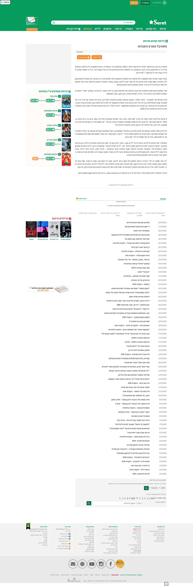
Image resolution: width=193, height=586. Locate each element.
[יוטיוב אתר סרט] (91, 568)
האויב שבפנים (90, 550)
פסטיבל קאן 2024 (135, 553)
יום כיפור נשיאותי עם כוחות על (137, 239)
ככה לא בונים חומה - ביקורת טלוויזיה (135, 436)
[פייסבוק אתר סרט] (110, 568)
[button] (5, 2)
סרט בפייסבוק (64, 534)
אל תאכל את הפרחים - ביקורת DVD (135, 354)
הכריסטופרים (54, 239)
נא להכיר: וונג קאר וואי (140, 465)
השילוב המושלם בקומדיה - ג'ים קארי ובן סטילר (130, 449)
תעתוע (31, 239)
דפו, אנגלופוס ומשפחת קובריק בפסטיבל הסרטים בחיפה (127, 313)
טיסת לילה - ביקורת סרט (139, 469)
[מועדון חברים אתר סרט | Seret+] (73, 568)
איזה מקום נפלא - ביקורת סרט (137, 255)
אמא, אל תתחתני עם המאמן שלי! (136, 395)
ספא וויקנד (114, 531)
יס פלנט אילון (160, 539)
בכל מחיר (91, 535)
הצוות (91, 575)
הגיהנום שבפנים (43, 239)
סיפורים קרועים (89, 538)
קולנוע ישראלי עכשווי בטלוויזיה (137, 263)
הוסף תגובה (83, 57)
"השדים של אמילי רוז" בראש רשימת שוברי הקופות (129, 379)
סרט (111, 581)
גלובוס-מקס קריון (159, 541)
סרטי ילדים (138, 539)
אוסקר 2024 (137, 551)
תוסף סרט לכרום (63, 546)
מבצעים (88, 28)
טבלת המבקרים (32, 29)
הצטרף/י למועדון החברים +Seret (131, 575)
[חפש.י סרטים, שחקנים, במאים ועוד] (53, 22)
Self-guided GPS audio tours (38, 529)
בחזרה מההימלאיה (111, 549)
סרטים (139, 541)
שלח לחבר (97, 57)
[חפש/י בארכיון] (89, 503)
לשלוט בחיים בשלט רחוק (139, 296)
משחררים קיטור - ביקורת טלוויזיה (136, 408)
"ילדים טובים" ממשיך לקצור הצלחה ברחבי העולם (129, 370)
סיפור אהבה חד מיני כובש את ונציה (135, 387)
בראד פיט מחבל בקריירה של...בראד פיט (133, 420)
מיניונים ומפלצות (51, 154)
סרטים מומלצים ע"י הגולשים (53, 91)
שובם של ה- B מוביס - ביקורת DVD (136, 461)
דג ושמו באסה (113, 533)
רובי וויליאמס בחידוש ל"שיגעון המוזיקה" (133, 453)
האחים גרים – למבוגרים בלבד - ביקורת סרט (132, 325)
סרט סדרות (64, 536)
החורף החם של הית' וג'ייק (139, 350)
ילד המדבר (91, 546)
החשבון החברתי (66, 239)
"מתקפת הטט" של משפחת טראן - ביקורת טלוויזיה (129, 329)
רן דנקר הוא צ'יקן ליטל (140, 247)
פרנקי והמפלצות (51, 110)
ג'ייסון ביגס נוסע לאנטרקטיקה (137, 226)
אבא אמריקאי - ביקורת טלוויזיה (88, 213)
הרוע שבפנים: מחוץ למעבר (109, 529)
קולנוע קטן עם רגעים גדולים (138, 222)
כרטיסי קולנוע (137, 529)
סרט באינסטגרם (63, 539)
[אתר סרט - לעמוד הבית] (28, 529)
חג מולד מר (114, 545)
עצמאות (91, 542)
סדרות (139, 543)
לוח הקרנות (72, 28)
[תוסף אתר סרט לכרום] (82, 568)
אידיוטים (91, 533)
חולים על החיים (89, 551)
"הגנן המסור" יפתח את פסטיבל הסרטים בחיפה (130, 288)
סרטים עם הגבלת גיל (135, 545)
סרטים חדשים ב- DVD (141, 440)
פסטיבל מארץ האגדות (140, 416)
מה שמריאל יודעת (88, 537)
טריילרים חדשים (60, 218)
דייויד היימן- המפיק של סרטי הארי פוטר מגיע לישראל (128, 300)
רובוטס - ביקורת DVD (141, 284)
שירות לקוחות (106, 575)
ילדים (97, 28)
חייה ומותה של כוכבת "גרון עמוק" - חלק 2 (132, 403)
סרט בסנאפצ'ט (63, 541)
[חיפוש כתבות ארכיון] (146, 488)
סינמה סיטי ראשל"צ (158, 535)
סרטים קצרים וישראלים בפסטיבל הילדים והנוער (130, 234)
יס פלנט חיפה (160, 537)
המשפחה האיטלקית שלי (110, 553)
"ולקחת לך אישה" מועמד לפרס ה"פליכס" (132, 424)
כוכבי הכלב (90, 529)
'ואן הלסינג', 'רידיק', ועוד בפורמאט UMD (133, 305)
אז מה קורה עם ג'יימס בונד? (138, 432)
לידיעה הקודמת (126, 185)
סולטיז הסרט (52, 125)
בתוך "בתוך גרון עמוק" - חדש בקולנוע (134, 412)
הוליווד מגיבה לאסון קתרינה (138, 445)
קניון (46, 539)
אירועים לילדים (43, 543)
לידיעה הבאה (114, 185)
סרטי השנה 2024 (136, 549)
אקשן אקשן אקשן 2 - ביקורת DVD (136, 317)
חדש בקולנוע (137, 531)
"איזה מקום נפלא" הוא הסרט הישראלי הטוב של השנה (128, 292)
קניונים (45, 537)
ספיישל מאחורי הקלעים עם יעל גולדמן (134, 375)
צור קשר (97, 575)
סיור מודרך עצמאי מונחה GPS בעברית (38, 532)
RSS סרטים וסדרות (62, 548)
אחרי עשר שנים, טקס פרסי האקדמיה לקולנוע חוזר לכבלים (126, 366)
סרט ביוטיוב (64, 544)
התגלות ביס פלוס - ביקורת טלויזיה (135, 251)
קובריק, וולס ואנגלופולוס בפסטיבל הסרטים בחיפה (129, 358)
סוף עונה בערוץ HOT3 (140, 267)
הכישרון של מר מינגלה (140, 280)
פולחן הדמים (90, 531)
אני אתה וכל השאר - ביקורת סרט (136, 391)
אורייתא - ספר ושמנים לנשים (39, 535)
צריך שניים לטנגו (112, 539)
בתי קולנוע (161, 529)
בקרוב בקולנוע (136, 533)
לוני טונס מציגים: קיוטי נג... (109, 535)
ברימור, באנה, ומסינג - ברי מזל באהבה (134, 259)
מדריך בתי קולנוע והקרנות (156, 531)
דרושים (86, 575)
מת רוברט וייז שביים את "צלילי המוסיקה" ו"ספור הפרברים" (125, 333)
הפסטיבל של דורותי (141, 230)
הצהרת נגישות (54, 575)
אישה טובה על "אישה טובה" (138, 346)
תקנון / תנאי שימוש (76, 575)
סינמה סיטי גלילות (159, 533)
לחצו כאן (132, 205)
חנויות (45, 541)
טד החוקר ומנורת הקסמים (86, 544)
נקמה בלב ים (52, 139)
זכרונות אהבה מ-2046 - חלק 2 (137, 342)
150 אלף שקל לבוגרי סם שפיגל (137, 362)
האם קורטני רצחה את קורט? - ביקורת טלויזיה (131, 243)
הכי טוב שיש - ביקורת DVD (139, 383)
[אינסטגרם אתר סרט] (101, 568)
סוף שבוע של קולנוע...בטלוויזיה (136, 276)
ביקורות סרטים (136, 537)
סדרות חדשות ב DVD (141, 473)
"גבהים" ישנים (144, 272)
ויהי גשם (115, 541)
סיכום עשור (137, 547)
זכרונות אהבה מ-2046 (140, 337)
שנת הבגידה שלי (89, 540)
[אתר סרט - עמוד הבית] (157, 23)
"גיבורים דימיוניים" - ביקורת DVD (136, 457)
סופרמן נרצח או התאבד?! (139, 321)
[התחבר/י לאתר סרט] (164, 2)
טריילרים (138, 535)
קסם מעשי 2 (90, 548)
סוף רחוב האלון (113, 551)
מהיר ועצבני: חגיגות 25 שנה (109, 543)
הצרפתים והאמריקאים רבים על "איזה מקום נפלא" (129, 428)
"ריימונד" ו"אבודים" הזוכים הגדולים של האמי (131, 309)
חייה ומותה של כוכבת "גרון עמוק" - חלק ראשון (130, 399)
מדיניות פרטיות (65, 575)
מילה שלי (54, 96)
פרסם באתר (115, 575)
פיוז (116, 547)
